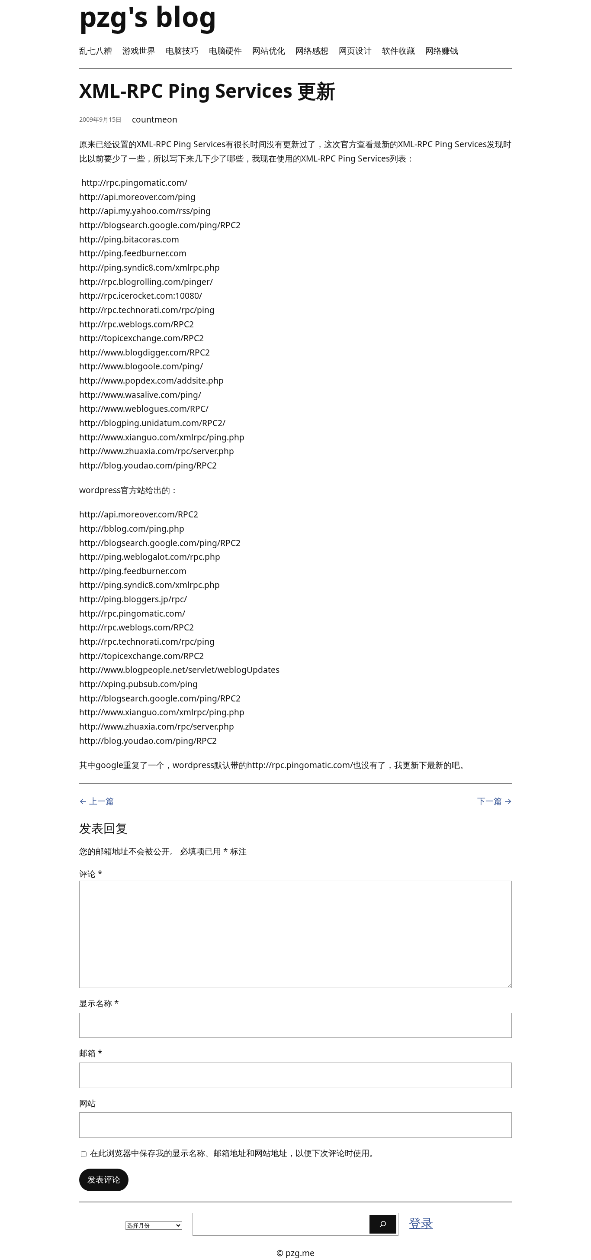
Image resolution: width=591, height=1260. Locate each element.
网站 (87, 1103)
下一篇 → (494, 801)
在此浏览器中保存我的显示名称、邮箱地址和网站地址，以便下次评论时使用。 (234, 1153)
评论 (91, 873)
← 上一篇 (96, 801)
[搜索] (382, 1224)
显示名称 (99, 1003)
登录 (421, 1223)
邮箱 (91, 1053)
